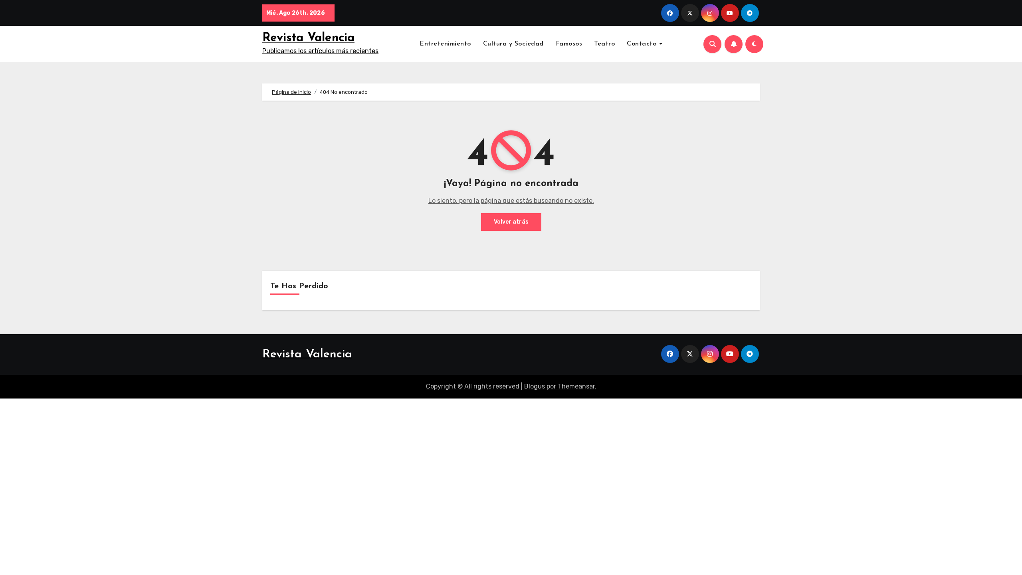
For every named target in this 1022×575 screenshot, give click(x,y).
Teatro (604, 44)
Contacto (643, 44)
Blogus (534, 386)
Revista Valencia (308, 38)
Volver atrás (511, 221)
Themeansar (576, 386)
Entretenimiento (445, 44)
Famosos (569, 44)
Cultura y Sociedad (513, 44)
